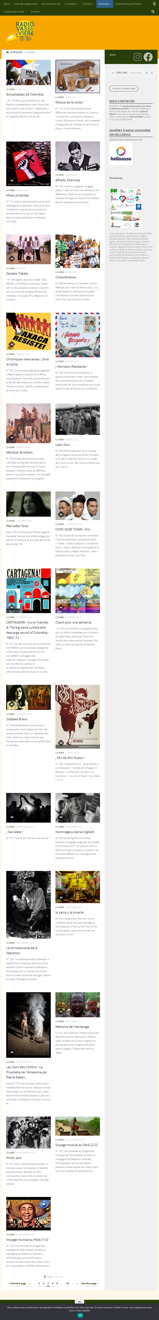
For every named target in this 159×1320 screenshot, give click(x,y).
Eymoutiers (122, 260)
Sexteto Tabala (17, 274)
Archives (35, 11)
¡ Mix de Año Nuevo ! (70, 758)
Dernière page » (89, 1283)
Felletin (112, 260)
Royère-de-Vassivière (131, 258)
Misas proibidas (17, 195)
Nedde (142, 260)
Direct (7, 3)
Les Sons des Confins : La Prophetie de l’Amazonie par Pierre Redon (26, 1072)
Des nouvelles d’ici (50, 3)
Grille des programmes (25, 3)
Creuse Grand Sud (123, 252)
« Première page (17, 1283)
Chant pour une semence (73, 622)
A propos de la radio (14, 11)
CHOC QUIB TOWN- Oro (72, 529)
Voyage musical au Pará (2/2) (76, 1145)
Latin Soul (62, 445)
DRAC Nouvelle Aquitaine (137, 239)
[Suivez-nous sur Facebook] (148, 57)
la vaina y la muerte (69, 912)
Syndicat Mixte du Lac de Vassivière (124, 236)
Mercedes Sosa (17, 526)
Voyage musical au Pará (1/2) (27, 1240)
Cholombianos (65, 277)
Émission (87, 3)
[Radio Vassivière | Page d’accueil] (22, 31)
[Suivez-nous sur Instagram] (137, 57)
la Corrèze (113, 250)
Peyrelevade (132, 260)
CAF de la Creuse (134, 250)
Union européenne (117, 233)
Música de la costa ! (69, 102)
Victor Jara (13, 1158)
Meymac (145, 258)
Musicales (104, 3)
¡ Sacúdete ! (14, 832)
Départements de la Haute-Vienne (133, 247)
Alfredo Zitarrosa (67, 180)
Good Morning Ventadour (128, 3)
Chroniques (70, 3)
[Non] (155, 1311)
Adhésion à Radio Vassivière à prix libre (125, 139)
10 (67, 1283)
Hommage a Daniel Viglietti (74, 832)
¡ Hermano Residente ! (71, 367)
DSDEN (122, 250)
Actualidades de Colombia (24, 94)
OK (80, 1315)
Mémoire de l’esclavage (72, 1027)
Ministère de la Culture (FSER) (138, 233)
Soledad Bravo (16, 719)
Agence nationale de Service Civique (124, 241)
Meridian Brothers (19, 452)
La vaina (10, 89)
